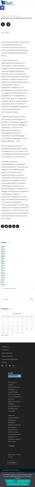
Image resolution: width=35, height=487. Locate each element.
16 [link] (22, 326)
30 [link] (22, 332)
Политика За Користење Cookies (18, 484)
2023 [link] (3, 254)
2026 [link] (3, 247)
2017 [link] (3, 268)
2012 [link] (3, 280)
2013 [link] (3, 278)
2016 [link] (3, 270)
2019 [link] (3, 263)
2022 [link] (3, 256)
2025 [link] (3, 249)
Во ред (10, 481)
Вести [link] (19, 16)
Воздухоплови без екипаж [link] (10, 359)
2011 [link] (3, 282)
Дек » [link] (7, 335)
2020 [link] (3, 261)
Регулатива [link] (5, 350)
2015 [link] (3, 273)
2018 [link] (3, 266)
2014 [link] (3, 275)
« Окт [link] (2, 335)
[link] (2, 8)
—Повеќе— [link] (11, 446)
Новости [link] (4, 362)
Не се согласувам (23, 481)
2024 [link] (3, 251)
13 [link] (8, 326)
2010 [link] (3, 285)
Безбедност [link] (5, 346)
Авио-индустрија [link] (7, 353)
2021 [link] (3, 259)
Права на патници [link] (7, 356)
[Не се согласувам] (29, 480)
